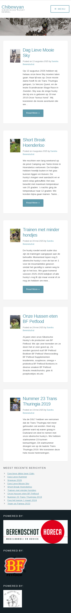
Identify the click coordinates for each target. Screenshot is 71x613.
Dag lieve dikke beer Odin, (21, 473)
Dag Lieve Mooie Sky (18, 483)
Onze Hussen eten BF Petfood (40, 319)
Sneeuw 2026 (14, 480)
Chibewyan (13, 7)
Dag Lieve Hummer (17, 477)
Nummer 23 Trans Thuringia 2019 (40, 401)
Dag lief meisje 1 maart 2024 (22, 500)
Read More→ (33, 113)
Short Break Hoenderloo (34, 142)
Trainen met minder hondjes (21, 490)
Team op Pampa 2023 (18, 503)
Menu (62, 9)
